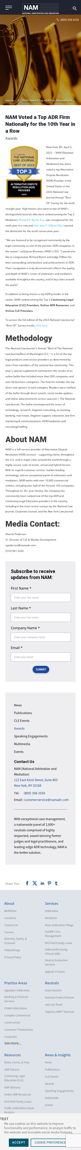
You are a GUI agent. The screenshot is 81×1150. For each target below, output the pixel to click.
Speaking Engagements (31, 736)
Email (17, 647)
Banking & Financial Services (16, 999)
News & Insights (57, 1054)
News (18, 705)
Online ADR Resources (17, 1094)
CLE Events (22, 720)
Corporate (10, 1037)
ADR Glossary (12, 1087)
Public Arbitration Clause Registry (19, 1110)
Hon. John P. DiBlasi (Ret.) (48, 225)
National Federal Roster (59, 997)
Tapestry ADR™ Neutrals (59, 1012)
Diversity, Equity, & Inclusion (15, 941)
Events (19, 751)
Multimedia (22, 744)
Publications (23, 713)
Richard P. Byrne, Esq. (32, 220)
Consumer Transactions (18, 1029)
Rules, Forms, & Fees (17, 1062)
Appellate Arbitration (17, 990)
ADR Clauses (11, 1069)
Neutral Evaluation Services (56, 962)
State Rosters (53, 990)
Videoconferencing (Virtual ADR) (56, 951)
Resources (12, 1054)
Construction (12, 1022)
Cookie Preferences (51, 1142)
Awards (9, 100)
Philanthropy (12, 950)
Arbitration (51, 911)
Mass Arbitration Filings (59, 925)
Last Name (21, 608)
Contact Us (11, 925)
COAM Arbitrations (15, 1008)
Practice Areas (15, 982)
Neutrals (52, 982)
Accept (18, 1142)
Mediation (10, 911)
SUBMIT (41, 669)
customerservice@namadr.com (46, 800)
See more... (12, 1043)
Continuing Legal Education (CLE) (14, 1078)
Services (51, 903)
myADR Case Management (53, 934)
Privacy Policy (12, 957)
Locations (10, 918)
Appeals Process (55, 972)
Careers (9, 932)
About (9, 903)
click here (41, 325)
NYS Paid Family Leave (58, 943)
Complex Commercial (17, 1015)
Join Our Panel (53, 1004)
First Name (21, 588)
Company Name (25, 628)
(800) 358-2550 (34, 793)
